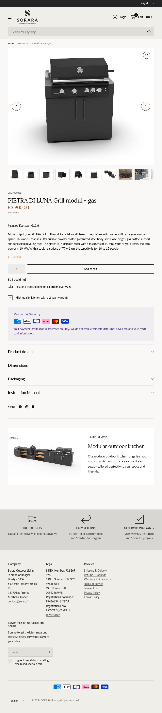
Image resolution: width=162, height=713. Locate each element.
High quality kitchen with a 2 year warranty (42, 297)
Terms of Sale (91, 588)
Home (11, 43)
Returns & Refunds (95, 575)
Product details (20, 351)
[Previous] (16, 106)
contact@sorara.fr (18, 601)
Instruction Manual (24, 392)
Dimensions (18, 365)
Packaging (16, 378)
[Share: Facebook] (20, 406)
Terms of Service (93, 583)
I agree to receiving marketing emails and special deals (31, 662)
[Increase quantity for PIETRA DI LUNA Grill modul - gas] (22, 269)
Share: (11, 406)
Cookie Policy (91, 597)
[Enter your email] (49, 652)
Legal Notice (53, 614)
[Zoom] (146, 55)
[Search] (149, 31)
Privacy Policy (92, 592)
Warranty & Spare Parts (97, 579)
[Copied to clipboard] (33, 406)
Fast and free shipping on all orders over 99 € (43, 286)
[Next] (145, 106)
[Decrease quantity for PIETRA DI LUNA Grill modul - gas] (11, 269)
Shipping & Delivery (95, 570)
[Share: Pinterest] (26, 406)
